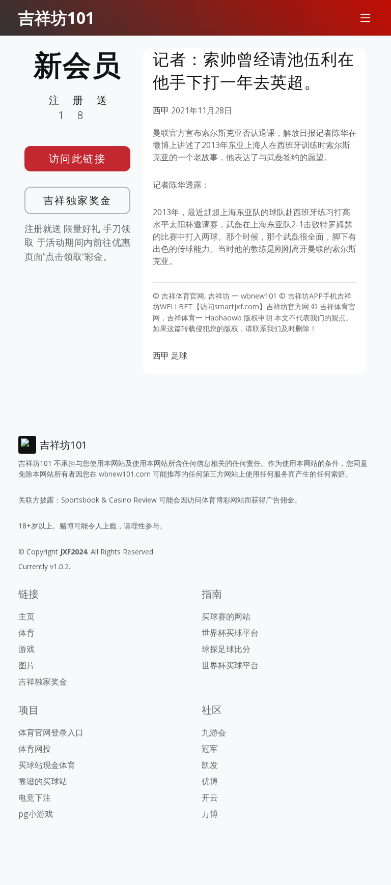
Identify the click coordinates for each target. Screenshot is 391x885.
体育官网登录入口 (50, 732)
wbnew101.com (125, 474)
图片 (26, 665)
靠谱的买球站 (42, 781)
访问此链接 (77, 158)
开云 (210, 797)
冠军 (210, 748)
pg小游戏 (35, 813)
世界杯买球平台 (230, 632)
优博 (210, 781)
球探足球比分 (226, 649)
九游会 (214, 732)
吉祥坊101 (56, 17)
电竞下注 (34, 797)
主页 (26, 616)
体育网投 (34, 748)
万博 (210, 813)
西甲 (161, 110)
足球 (179, 355)
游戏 (26, 649)
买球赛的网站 (226, 616)
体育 (26, 632)
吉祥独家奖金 (77, 200)
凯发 (210, 765)
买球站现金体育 (46, 765)
